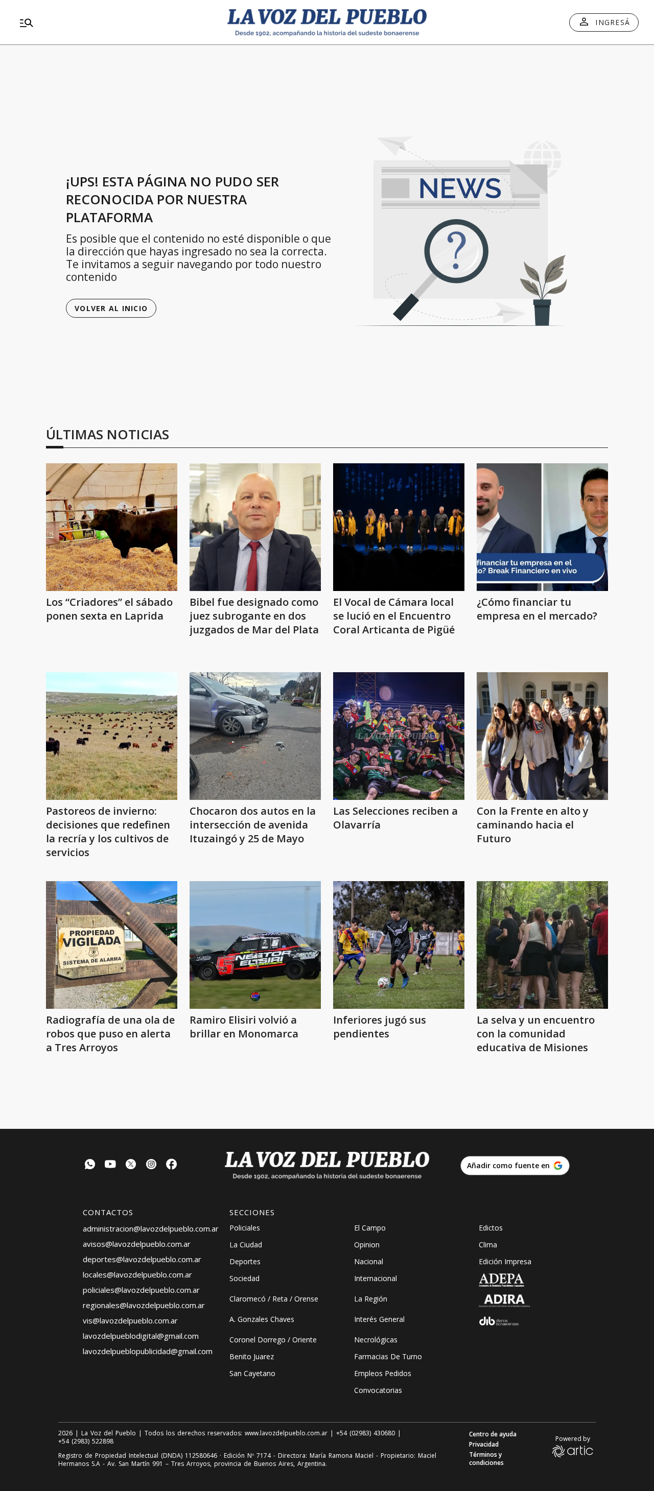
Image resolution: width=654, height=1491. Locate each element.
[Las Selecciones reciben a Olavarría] (398, 736)
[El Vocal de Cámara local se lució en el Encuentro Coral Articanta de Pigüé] (398, 527)
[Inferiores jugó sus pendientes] (398, 945)
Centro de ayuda (493, 1434)
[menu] (115, 22)
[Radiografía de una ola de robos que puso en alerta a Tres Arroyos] (111, 945)
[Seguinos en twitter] (130, 1165)
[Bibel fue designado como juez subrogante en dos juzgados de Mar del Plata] (255, 527)
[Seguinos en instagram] (151, 1165)
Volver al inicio (111, 308)
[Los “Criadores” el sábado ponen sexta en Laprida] (111, 527)
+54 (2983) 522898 (85, 1441)
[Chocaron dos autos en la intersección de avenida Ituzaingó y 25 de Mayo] (255, 736)
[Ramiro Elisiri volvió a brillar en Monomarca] (255, 945)
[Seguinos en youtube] (110, 1165)
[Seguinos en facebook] (171, 1165)
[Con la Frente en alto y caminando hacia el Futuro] (542, 736)
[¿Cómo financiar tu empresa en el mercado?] (542, 527)
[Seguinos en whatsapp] (90, 1165)
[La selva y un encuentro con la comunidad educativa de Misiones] (542, 945)
